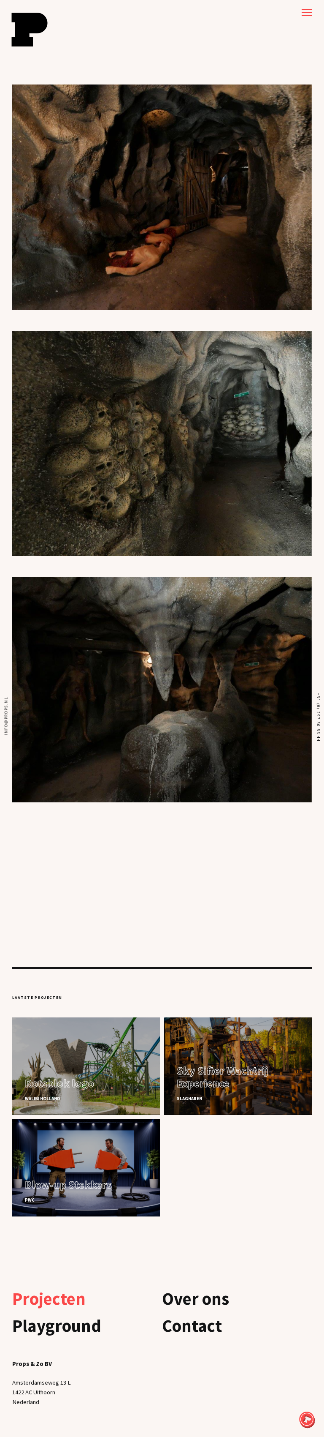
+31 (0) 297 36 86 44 (318, 717)
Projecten (49, 1298)
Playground (56, 1325)
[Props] (29, 29)
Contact (192, 1325)
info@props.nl (6, 716)
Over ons (195, 1298)
